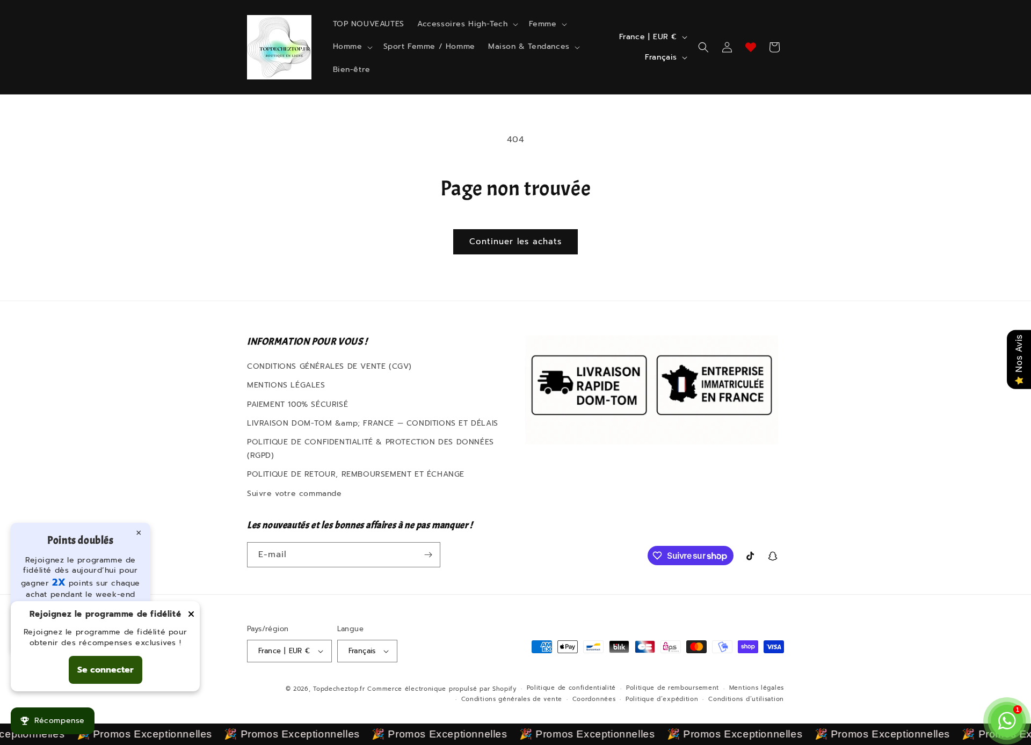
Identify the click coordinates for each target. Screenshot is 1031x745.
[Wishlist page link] (750, 47)
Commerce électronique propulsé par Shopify (441, 688)
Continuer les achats (515, 241)
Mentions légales (756, 687)
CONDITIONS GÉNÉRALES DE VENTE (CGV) (329, 366)
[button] (466, 24)
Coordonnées (594, 699)
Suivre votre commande (294, 493)
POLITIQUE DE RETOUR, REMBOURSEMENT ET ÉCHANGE (355, 474)
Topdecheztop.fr (339, 688)
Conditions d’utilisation (746, 699)
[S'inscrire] (428, 554)
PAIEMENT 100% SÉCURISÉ (297, 404)
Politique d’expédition (662, 699)
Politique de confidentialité (571, 687)
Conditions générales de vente (511, 699)
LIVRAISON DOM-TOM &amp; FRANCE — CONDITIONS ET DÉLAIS (372, 423)
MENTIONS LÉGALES (286, 385)
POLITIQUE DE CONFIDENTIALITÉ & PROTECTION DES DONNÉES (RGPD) (370, 448)
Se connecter (105, 669)
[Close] (191, 615)
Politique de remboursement (672, 687)
